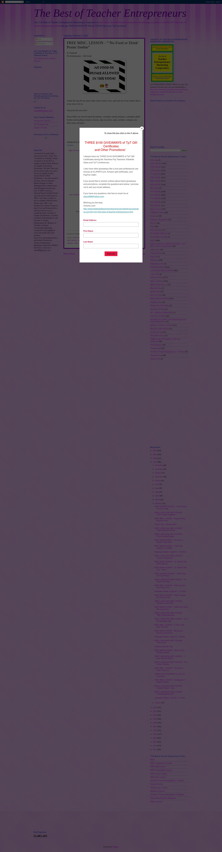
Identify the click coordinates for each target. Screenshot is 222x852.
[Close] (142, 128)
